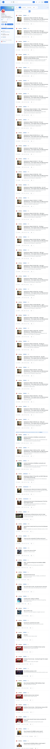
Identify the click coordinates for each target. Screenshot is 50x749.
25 (25, 167)
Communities (29, 7)
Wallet (34, 7)
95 (25, 401)
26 (24, 128)
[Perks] (34, 2)
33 (24, 284)
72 (25, 102)
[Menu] (36, 7)
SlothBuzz (4, 41)
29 (25, 362)
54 (25, 323)
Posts (20, 7)
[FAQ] (11, 2)
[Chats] (36, 2)
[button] (7, 28)
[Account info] (12, 8)
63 (25, 388)
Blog (16, 7)
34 (25, 180)
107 (25, 482)
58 (25, 349)
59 (24, 310)
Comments (24, 7)
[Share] (31, 24)
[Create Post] (39, 2)
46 (25, 271)
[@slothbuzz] (17, 15)
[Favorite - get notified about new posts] (6, 24)
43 (25, 336)
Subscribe (4, 37)
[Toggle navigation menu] (1, 2)
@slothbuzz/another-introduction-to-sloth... (31, 432)
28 (25, 141)
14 (24, 748)
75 (25, 414)
